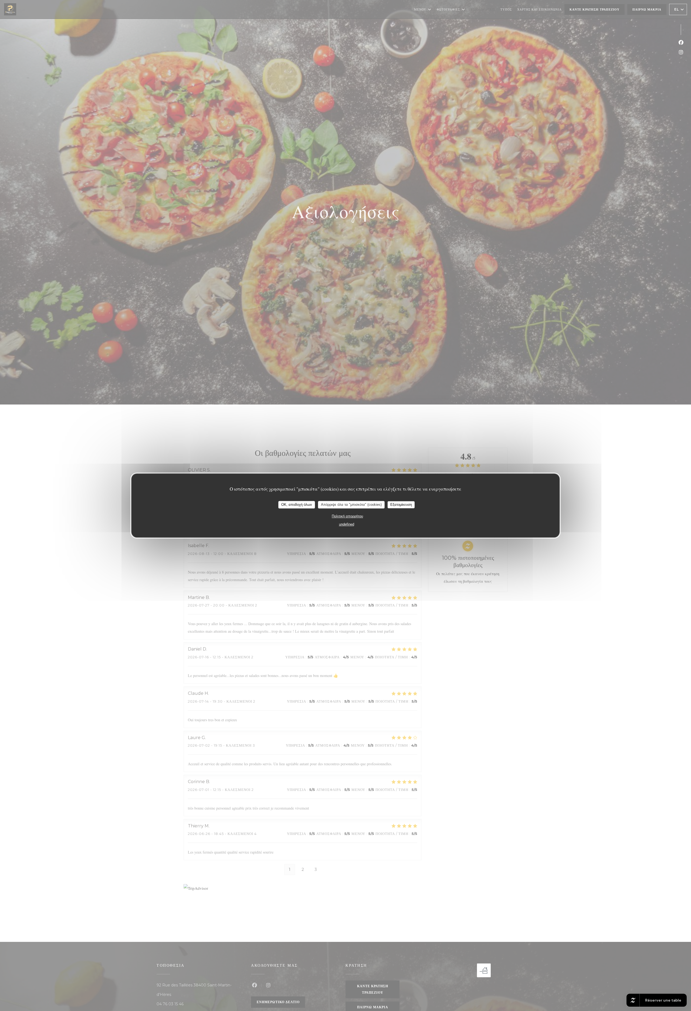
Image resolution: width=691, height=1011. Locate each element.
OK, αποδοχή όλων (296, 505)
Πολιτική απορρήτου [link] (347, 516)
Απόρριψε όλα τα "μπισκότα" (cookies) (351, 505)
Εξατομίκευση (401, 505)
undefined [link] (346, 524)
